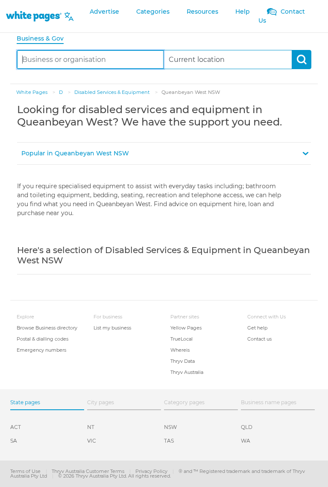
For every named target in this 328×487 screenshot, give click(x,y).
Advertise (104, 11)
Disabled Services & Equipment (112, 92)
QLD (246, 427)
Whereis (180, 350)
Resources (202, 11)
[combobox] (90, 59)
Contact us (259, 339)
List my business (112, 328)
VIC (91, 440)
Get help (257, 328)
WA (245, 440)
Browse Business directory (47, 328)
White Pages (32, 92)
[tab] (43, 39)
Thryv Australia (186, 372)
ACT (15, 427)
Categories (153, 11)
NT (90, 427)
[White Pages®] (34, 16)
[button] (164, 153)
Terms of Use (26, 471)
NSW (170, 427)
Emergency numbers (41, 350)
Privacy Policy (152, 471)
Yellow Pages (186, 328)
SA (13, 440)
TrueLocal (181, 339)
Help (242, 11)
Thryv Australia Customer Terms (89, 471)
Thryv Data (182, 361)
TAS (169, 440)
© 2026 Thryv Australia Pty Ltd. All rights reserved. (114, 476)
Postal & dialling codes (42, 339)
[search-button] (301, 59)
